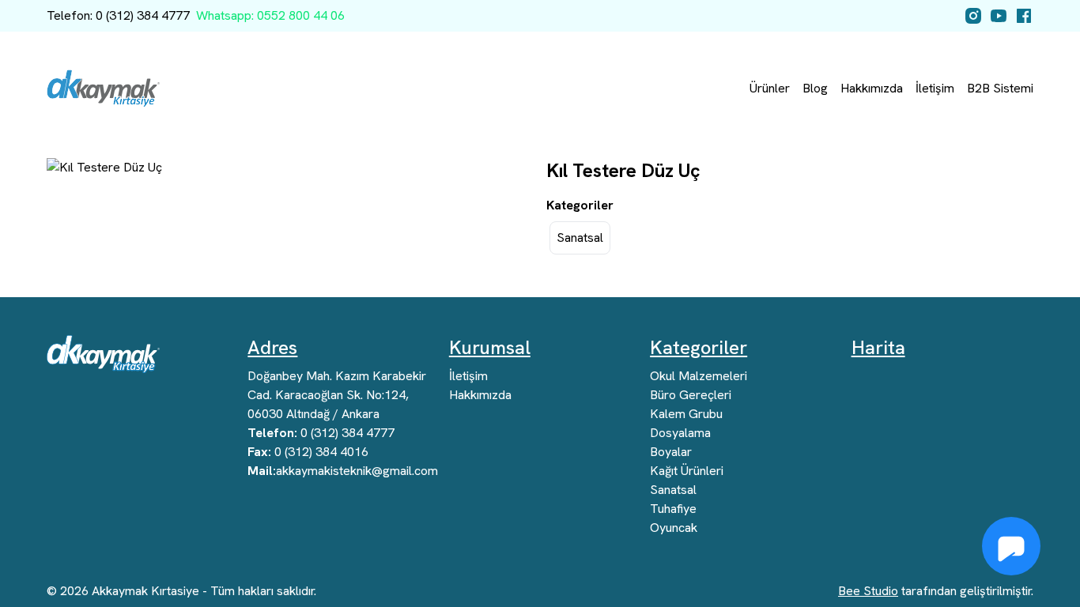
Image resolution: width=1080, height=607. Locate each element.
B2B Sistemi (1000, 88)
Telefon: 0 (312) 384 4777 (118, 15)
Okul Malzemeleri (698, 376)
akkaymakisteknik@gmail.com (342, 470)
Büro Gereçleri (690, 394)
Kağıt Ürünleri (686, 470)
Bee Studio (868, 590)
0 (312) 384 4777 (321, 432)
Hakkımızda (871, 88)
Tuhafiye (673, 508)
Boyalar (671, 451)
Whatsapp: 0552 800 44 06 (270, 15)
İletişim (935, 88)
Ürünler (770, 88)
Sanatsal (580, 237)
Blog (815, 88)
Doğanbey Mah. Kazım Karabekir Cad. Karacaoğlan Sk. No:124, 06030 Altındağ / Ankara (336, 395)
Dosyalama (680, 432)
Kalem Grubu (686, 413)
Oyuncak (673, 527)
